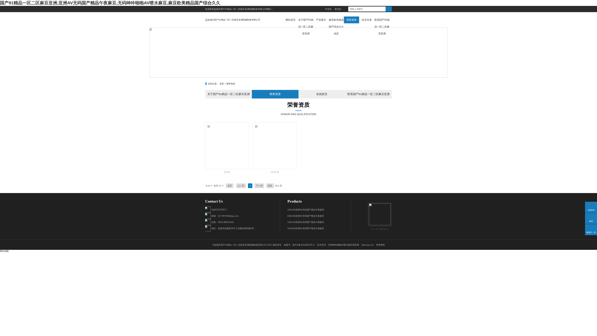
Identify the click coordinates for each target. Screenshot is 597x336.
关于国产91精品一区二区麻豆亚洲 (305, 27)
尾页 (270, 185)
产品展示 (321, 20)
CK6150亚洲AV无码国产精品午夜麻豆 (305, 209)
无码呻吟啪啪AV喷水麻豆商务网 (343, 245)
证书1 (227, 172)
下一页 (259, 185)
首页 (222, 83)
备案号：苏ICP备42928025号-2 (299, 245)
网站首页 (291, 20)
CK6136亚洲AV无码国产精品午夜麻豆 (305, 216)
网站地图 (4, 251)
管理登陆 (380, 245)
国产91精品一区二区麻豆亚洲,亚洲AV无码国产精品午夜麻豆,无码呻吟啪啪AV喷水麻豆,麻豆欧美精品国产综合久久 (110, 2)
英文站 (338, 9)
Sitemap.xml (367, 245)
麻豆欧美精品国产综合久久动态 (336, 27)
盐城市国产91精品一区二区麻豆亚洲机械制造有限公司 (240, 9)
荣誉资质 (351, 20)
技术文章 (367, 20)
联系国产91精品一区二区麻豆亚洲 (382, 27)
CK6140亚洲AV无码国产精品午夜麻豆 (305, 222)
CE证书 (275, 172)
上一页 (241, 185)
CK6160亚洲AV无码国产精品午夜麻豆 (305, 228)
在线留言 (321, 94)
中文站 (328, 9)
